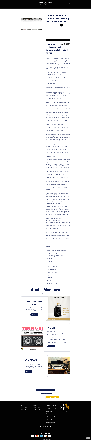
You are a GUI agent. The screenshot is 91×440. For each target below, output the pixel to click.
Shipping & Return (36, 407)
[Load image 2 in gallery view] (28, 29)
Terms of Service (24, 407)
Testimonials (35, 420)
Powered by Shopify (48, 439)
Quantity (47, 28)
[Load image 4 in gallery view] (40, 29)
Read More (34, 314)
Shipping (52, 26)
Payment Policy (36, 411)
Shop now (51, 346)
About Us (35, 405)
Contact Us (35, 418)
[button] (22, 3)
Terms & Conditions (37, 409)
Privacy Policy (36, 413)
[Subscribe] (54, 390)
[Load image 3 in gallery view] (34, 29)
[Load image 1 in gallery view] (23, 29)
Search (22, 405)
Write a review (53, 397)
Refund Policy (23, 409)
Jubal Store (43, 439)
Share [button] (48, 33)
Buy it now (58, 40)
